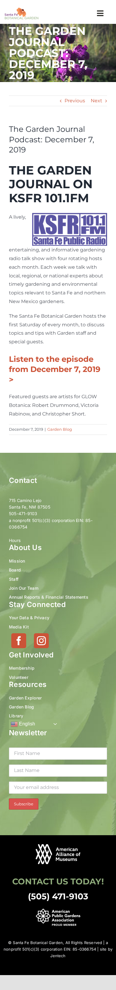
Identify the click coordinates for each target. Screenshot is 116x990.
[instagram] (41, 640)
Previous (75, 101)
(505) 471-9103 (58, 896)
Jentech (57, 955)
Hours (15, 540)
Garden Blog (59, 429)
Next (96, 101)
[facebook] (18, 640)
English (26, 723)
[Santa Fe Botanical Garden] (21, 9)
